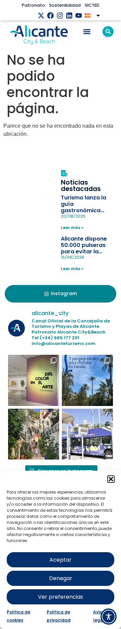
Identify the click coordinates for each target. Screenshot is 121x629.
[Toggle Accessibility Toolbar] (108, 616)
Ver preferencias (60, 597)
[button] (111, 479)
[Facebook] (50, 15)
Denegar (60, 578)
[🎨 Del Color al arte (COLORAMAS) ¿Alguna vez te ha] (33, 380)
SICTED (92, 5)
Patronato (33, 5)
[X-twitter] (41, 15)
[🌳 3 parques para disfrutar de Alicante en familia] (87, 380)
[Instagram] (60, 15)
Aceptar (60, 560)
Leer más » (72, 227)
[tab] (60, 294)
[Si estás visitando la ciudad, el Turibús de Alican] (87, 434)
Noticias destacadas (81, 185)
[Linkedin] (69, 15)
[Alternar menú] (87, 31)
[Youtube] (78, 15)
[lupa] (108, 31)
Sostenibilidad (65, 5)
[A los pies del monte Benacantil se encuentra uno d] (33, 434)
